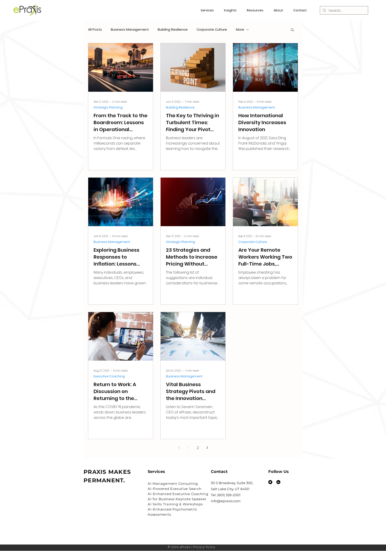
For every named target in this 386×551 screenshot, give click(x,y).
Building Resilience (173, 30)
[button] (256, 10)
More (240, 30)
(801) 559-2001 (228, 495)
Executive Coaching (109, 376)
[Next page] (207, 448)
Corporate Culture (212, 30)
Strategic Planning (108, 107)
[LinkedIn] (278, 482)
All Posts (95, 30)
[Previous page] (179, 448)
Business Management (130, 30)
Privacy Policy (204, 547)
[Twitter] (270, 482)
